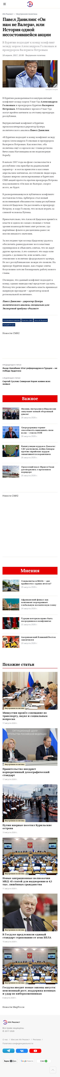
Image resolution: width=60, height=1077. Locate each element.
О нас (5, 1039)
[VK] (22, 1052)
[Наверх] (53, 1070)
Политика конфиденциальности (18, 1043)
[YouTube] (35, 1052)
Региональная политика (11, 320)
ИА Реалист (8, 14)
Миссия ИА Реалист (20, 1039)
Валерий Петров (9, 325)
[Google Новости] (27, 1062)
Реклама (37, 1039)
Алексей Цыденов (40, 320)
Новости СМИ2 (11, 333)
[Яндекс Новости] (10, 1062)
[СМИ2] (43, 1062)
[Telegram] (9, 1052)
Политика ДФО (27, 320)
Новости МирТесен (13, 1007)
